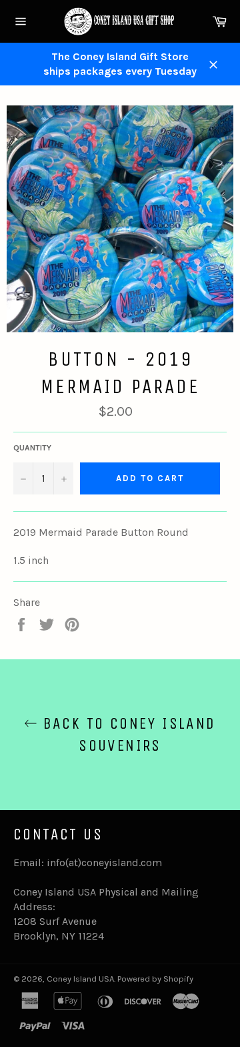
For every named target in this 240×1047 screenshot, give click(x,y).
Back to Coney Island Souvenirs (126, 734)
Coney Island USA (80, 979)
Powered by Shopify (155, 979)
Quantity (32, 447)
